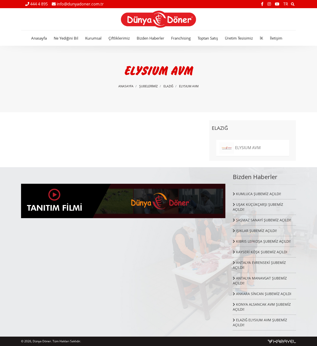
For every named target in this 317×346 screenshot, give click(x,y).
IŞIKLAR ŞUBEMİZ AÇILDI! (256, 230)
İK (261, 38)
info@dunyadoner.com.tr (80, 4)
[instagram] (269, 4)
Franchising (181, 38)
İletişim (276, 38)
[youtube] (277, 4)
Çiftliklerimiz (119, 38)
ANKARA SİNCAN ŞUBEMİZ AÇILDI (263, 293)
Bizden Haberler (150, 38)
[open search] (292, 4)
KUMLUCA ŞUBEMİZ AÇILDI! (258, 193)
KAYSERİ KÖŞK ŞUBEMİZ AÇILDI (261, 252)
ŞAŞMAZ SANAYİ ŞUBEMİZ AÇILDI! (263, 220)
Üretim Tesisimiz (239, 38)
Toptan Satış (208, 38)
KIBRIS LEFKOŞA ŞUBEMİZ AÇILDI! (263, 241)
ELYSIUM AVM (189, 86)
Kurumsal (93, 38)
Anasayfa (39, 38)
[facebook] (262, 4)
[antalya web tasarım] (282, 341)
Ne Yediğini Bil (66, 38)
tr (285, 4)
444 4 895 (38, 4)
